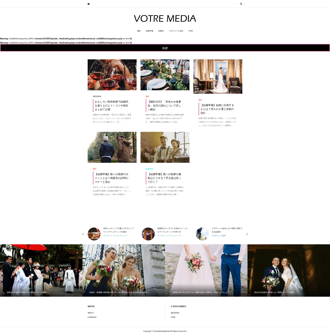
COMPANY (92, 317)
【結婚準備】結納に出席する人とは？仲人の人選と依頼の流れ (217, 109)
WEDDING (97, 96)
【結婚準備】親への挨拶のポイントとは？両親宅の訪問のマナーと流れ (111, 178)
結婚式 (161, 31)
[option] (111, 234)
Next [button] (247, 234)
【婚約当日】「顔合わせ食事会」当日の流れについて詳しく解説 (164, 105)
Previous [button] (83, 234)
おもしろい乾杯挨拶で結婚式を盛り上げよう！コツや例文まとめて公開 (111, 105)
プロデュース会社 (176, 31)
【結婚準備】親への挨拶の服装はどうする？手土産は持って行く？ (164, 178)
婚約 (139, 31)
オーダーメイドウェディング (115, 235)
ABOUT (91, 313)
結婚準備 (149, 31)
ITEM (190, 31)
